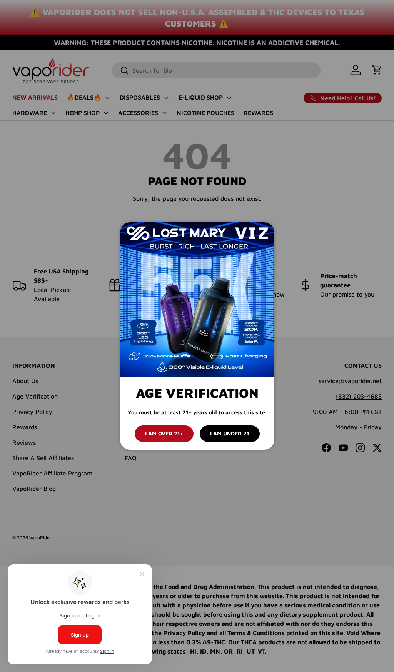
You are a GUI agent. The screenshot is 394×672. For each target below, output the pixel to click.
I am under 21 (229, 433)
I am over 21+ (164, 433)
